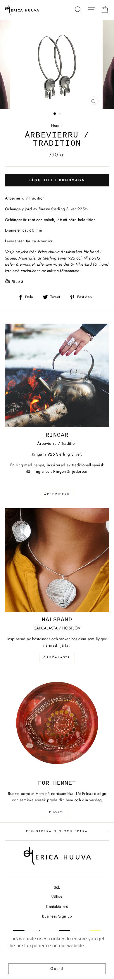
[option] (57, 64)
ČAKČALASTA (57, 657)
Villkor (57, 897)
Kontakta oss (57, 906)
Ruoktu (57, 812)
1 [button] (54, 113)
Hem (55, 125)
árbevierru (57, 494)
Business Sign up (57, 916)
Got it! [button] (56, 968)
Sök (57, 887)
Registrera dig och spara (57, 831)
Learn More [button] (21, 953)
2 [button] (60, 114)
